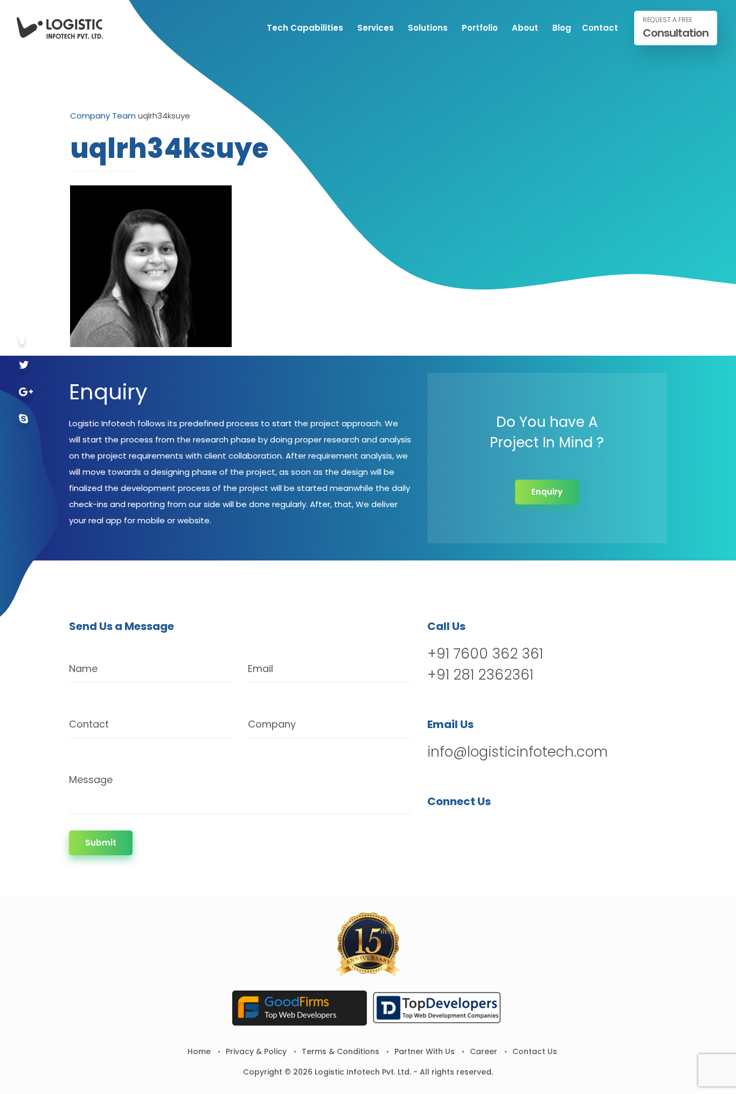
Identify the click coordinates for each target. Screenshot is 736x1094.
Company (90, 115)
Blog (561, 27)
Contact (600, 27)
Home (199, 1051)
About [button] (525, 27)
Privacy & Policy (256, 1051)
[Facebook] (22, 339)
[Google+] (26, 392)
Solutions (428, 27)
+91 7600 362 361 (485, 653)
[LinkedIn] (492, 829)
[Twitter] (24, 365)
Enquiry (547, 491)
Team (124, 115)
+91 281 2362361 (480, 674)
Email (260, 668)
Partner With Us (424, 1051)
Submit (100, 842)
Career (483, 1051)
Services (375, 27)
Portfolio (480, 27)
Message (91, 779)
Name (83, 668)
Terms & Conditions (340, 1051)
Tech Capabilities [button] (305, 27)
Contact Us (534, 1051)
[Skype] (23, 419)
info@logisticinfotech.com (517, 751)
